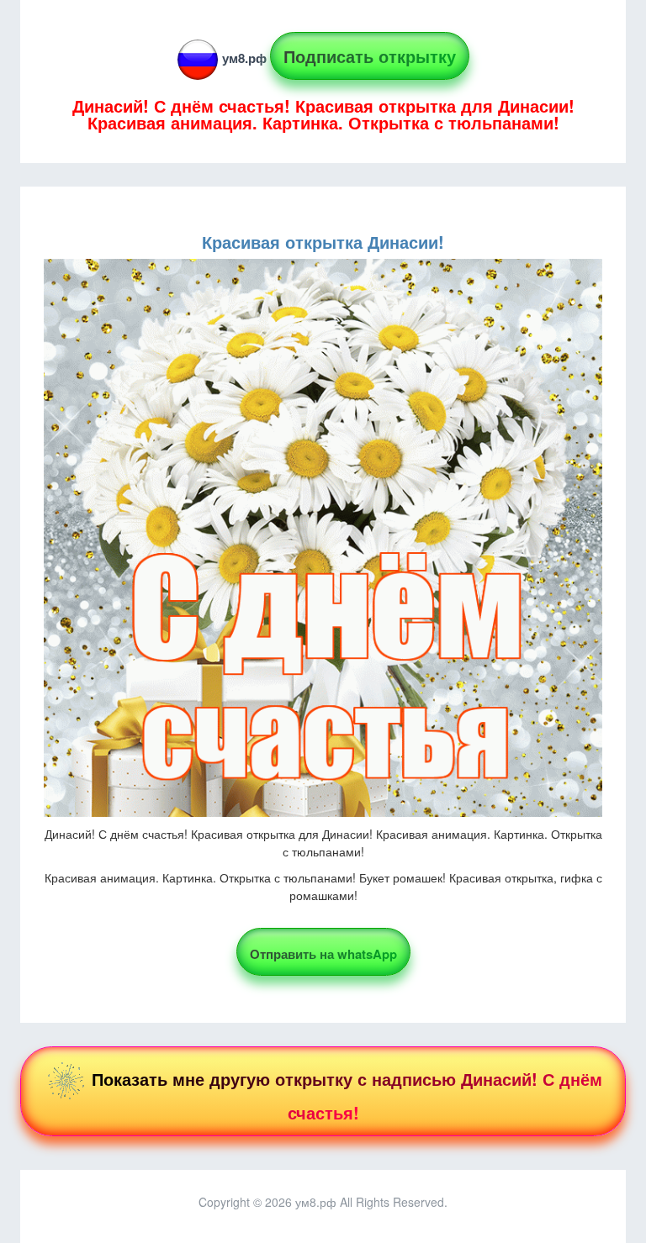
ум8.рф (244, 58)
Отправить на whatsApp (323, 954)
